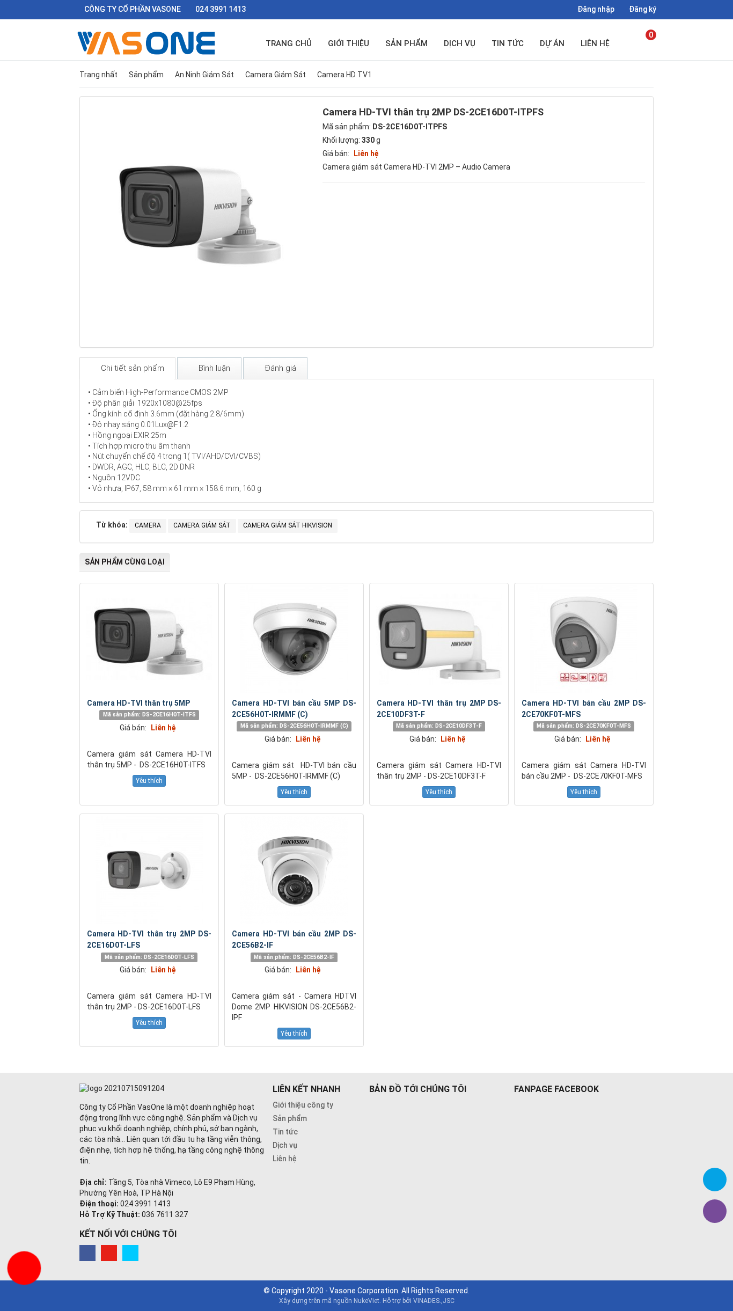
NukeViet (366, 1301)
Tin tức (508, 43)
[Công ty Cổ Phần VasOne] (148, 43)
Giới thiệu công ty (303, 1105)
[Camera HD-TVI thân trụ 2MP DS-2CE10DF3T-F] (439, 639)
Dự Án (552, 43)
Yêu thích (149, 781)
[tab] (127, 368)
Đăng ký (641, 9)
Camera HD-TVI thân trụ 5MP (138, 703)
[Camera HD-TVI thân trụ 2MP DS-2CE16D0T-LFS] (149, 870)
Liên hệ (595, 43)
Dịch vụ (459, 43)
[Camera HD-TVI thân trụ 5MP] (149, 639)
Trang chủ (289, 43)
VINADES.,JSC (434, 1301)
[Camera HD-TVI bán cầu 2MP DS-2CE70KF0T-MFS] (584, 639)
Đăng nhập (595, 9)
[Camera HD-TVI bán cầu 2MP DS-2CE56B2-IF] (294, 870)
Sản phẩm (406, 43)
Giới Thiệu (348, 43)
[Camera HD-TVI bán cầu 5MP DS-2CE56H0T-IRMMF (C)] (294, 639)
